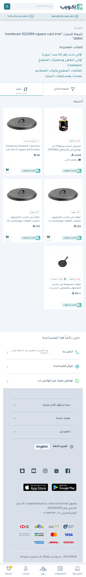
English (42, 446)
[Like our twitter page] (59, 471)
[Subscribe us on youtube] (37, 471)
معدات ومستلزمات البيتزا (63, 76)
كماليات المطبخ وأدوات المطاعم (58, 71)
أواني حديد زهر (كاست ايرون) (62, 55)
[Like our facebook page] (71, 471)
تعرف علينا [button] (63, 418)
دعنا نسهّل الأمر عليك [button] (56, 405)
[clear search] (12, 6)
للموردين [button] (64, 431)
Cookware (74, 66)
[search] (7, 6)
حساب (25, 574)
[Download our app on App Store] (35, 489)
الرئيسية (77, 574)
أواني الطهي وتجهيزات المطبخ (60, 60)
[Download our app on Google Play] (64, 489)
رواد (43, 574)
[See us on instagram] (48, 471)
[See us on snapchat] (25, 471)
